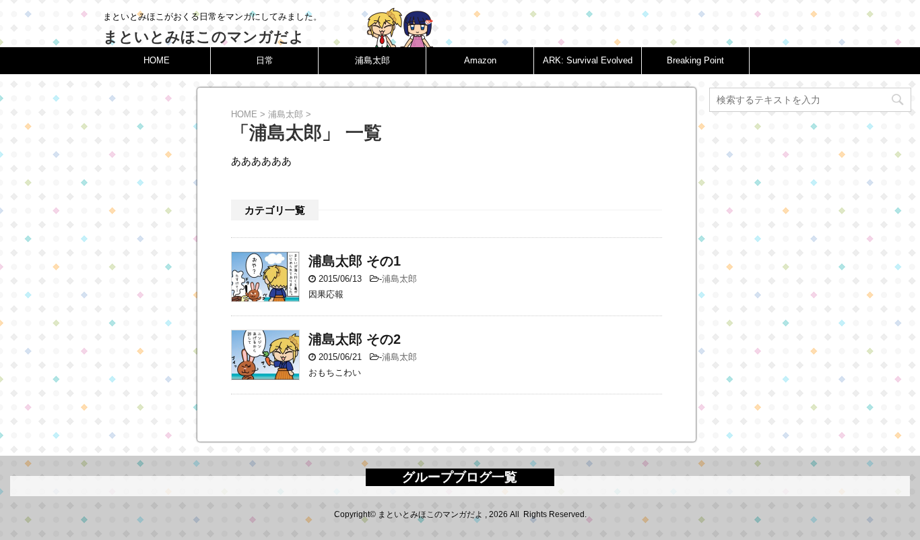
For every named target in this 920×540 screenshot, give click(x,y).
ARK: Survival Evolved (587, 60)
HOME (156, 60)
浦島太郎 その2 (354, 339)
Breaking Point (695, 60)
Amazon (480, 60)
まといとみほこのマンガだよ (203, 36)
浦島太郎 (372, 60)
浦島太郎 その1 (354, 260)
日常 (264, 60)
